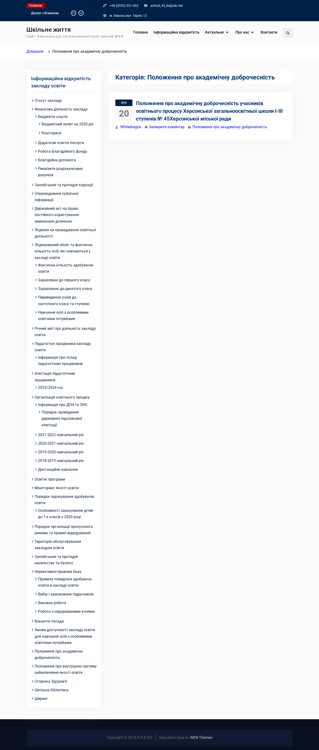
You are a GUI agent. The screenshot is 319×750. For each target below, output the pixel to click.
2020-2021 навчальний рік (61, 443)
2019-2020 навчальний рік (61, 452)
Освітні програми (50, 479)
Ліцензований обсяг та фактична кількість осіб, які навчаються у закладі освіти (63, 251)
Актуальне (214, 32)
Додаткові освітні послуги (61, 143)
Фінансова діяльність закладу (61, 109)
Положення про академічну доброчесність (229, 127)
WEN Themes (201, 737)
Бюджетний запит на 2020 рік (68, 124)
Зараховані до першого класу (64, 280)
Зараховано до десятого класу (65, 288)
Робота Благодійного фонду (62, 151)
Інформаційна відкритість (176, 32)
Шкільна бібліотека (51, 690)
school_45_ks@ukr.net (166, 5)
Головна (140, 32)
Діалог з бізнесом (45, 13)
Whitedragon (130, 127)
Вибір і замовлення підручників (65, 594)
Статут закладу (48, 100)
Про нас (242, 32)
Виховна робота (52, 603)
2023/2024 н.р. (51, 387)
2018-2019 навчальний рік (61, 460)
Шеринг (41, 698)
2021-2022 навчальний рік (61, 435)
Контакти (269, 32)
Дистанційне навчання (58, 469)
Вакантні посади (49, 621)
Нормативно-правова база (58, 571)
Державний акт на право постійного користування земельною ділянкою (57, 214)
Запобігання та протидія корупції (64, 185)
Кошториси (51, 133)
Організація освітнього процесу (62, 397)
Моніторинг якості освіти (57, 488)
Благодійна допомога (57, 160)
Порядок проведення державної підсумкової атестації (62, 418)
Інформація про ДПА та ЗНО (62, 405)
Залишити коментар (166, 127)
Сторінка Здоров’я (51, 681)
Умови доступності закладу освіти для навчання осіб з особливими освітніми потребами (65, 636)
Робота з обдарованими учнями (66, 611)
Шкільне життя (48, 29)
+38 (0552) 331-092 (124, 5)
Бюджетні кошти (52, 116)
